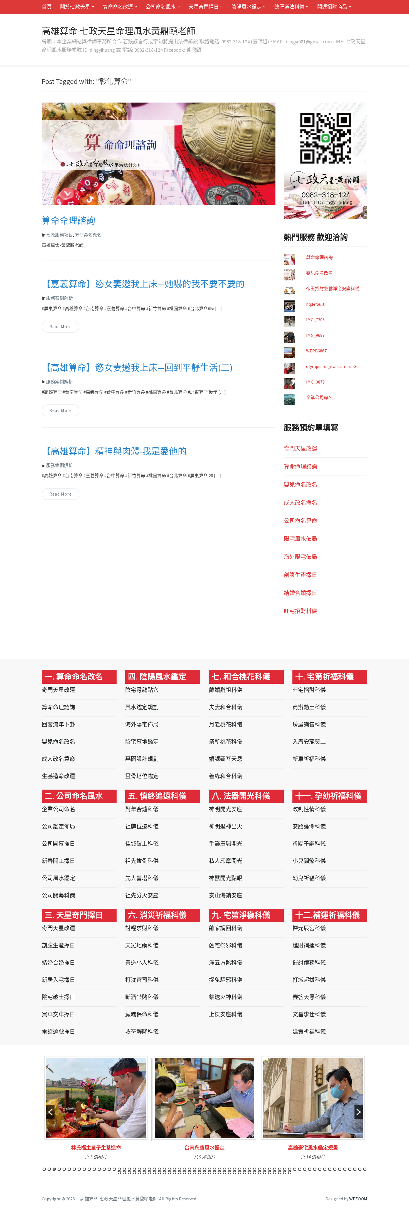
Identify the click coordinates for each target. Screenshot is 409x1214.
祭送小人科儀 (142, 962)
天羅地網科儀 (142, 945)
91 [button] (244, 1172)
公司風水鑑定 (58, 878)
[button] (50, 1112)
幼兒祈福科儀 (309, 878)
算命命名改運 (118, 7)
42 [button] (249, 1169)
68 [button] (129, 1172)
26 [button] (169, 1169)
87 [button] (224, 1172)
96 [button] (269, 1172)
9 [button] (84, 1169)
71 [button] (144, 1172)
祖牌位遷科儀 (142, 826)
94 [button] (259, 1172)
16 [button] (119, 1169)
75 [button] (164, 1172)
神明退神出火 (225, 826)
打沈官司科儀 (142, 979)
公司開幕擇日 (58, 843)
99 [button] (284, 1172)
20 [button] (139, 1169)
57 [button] (324, 1169)
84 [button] (209, 1172)
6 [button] (69, 1169)
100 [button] (289, 1172)
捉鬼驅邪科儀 (225, 979)
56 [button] (319, 1169)
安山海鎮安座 (225, 895)
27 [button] (174, 1169)
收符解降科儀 (142, 1031)
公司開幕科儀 (58, 895)
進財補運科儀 (309, 945)
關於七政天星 (75, 7)
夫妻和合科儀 (225, 707)
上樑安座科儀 (225, 1014)
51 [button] (294, 1169)
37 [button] (224, 1169)
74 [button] (159, 1172)
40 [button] (239, 1169)
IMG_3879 (315, 382)
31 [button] (194, 1169)
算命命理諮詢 (68, 220)
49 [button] (284, 1169)
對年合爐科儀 (142, 809)
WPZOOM (358, 1198)
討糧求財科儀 (142, 928)
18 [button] (129, 1169)
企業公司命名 (319, 397)
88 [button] (229, 1172)
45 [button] (264, 1169)
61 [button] (344, 1169)
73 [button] (154, 1172)
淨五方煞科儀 (225, 962)
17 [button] (124, 1169)
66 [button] (119, 1172)
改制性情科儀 (309, 809)
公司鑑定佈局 (58, 826)
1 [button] (44, 1169)
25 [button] (164, 1169)
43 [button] (254, 1169)
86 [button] (219, 1172)
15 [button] (114, 1169)
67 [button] (124, 1172)
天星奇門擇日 (204, 7)
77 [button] (174, 1172)
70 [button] (139, 1172)
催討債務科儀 (309, 962)
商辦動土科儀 (309, 707)
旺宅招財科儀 (300, 611)
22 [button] (149, 1169)
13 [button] (104, 1169)
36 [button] (219, 1169)
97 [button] (274, 1172)
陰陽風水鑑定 (246, 7)
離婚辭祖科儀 (225, 689)
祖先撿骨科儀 (142, 860)
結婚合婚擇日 (300, 592)
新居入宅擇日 (58, 979)
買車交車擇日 (58, 1014)
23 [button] (154, 1169)
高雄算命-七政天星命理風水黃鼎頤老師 (119, 31)
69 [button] (134, 1172)
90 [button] (239, 1172)
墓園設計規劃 (142, 758)
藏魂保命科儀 (142, 1014)
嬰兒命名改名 (319, 273)
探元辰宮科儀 (309, 928)
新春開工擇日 (58, 860)
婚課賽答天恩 (225, 758)
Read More (60, 326)
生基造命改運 (58, 776)
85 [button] (214, 1172)
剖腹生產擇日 (300, 574)
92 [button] (249, 1172)
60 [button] (339, 1169)
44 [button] (259, 1169)
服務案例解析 (59, 298)
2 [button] (49, 1169)
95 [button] (264, 1172)
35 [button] (214, 1169)
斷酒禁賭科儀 (142, 997)
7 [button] (74, 1169)
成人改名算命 (58, 758)
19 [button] (134, 1169)
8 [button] (79, 1169)
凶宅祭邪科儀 (225, 945)
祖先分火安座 (142, 895)
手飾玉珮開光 (225, 843)
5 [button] (64, 1169)
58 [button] (329, 1169)
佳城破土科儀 (142, 843)
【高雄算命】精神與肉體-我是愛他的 (114, 451)
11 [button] (94, 1169)
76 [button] (169, 1172)
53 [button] (304, 1169)
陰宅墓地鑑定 (142, 741)
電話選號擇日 (58, 1031)
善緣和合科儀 (225, 776)
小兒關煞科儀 (309, 860)
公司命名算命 (300, 520)
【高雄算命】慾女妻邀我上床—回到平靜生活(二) (137, 367)
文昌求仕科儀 (309, 1014)
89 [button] (234, 1172)
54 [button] (309, 1169)
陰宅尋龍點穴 (142, 689)
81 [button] (194, 1172)
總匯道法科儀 (289, 7)
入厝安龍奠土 (309, 741)
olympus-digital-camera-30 (332, 366)
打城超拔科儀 (309, 979)
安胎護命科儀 (309, 826)
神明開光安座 (225, 809)
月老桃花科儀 (225, 724)
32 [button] (199, 1169)
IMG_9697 (315, 335)
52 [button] (299, 1169)
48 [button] (279, 1169)
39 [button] (234, 1169)
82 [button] (199, 1172)
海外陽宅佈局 (300, 556)
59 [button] (334, 1169)
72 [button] (149, 1172)
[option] (96, 1109)
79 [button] (184, 1172)
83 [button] (204, 1172)
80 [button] (189, 1172)
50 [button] (289, 1169)
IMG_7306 (315, 319)
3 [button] (54, 1169)
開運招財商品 (332, 7)
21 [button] (144, 1169)
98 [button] (279, 1172)
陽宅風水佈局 (300, 538)
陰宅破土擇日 (58, 997)
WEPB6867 (316, 351)
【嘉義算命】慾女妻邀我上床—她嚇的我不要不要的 (143, 284)
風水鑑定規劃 (142, 707)
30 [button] (189, 1169)
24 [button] (159, 1169)
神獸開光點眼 (225, 878)
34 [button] (209, 1169)
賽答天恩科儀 (309, 997)
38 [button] (229, 1169)
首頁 (47, 7)
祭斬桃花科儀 (225, 741)
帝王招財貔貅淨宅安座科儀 (332, 288)
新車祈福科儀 (309, 758)
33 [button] (204, 1169)
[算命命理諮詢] (158, 153)
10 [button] (89, 1169)
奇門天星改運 (300, 448)
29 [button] (184, 1169)
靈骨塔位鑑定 (142, 776)
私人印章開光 (225, 860)
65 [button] (364, 1169)
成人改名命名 (300, 502)
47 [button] (274, 1169)
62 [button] (349, 1169)
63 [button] (354, 1169)
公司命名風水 (161, 7)
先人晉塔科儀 (142, 878)
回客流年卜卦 (58, 724)
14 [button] (109, 1169)
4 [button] (59, 1169)
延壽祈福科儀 (309, 1031)
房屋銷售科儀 (309, 724)
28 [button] (179, 1169)
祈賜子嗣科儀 (309, 843)
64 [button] (359, 1169)
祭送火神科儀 (225, 997)
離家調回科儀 (225, 928)
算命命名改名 (88, 235)
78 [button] (179, 1172)
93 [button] (254, 1172)
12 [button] (99, 1169)
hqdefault (315, 304)
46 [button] (269, 1169)
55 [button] (314, 1169)
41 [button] (244, 1169)
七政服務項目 (59, 235)
